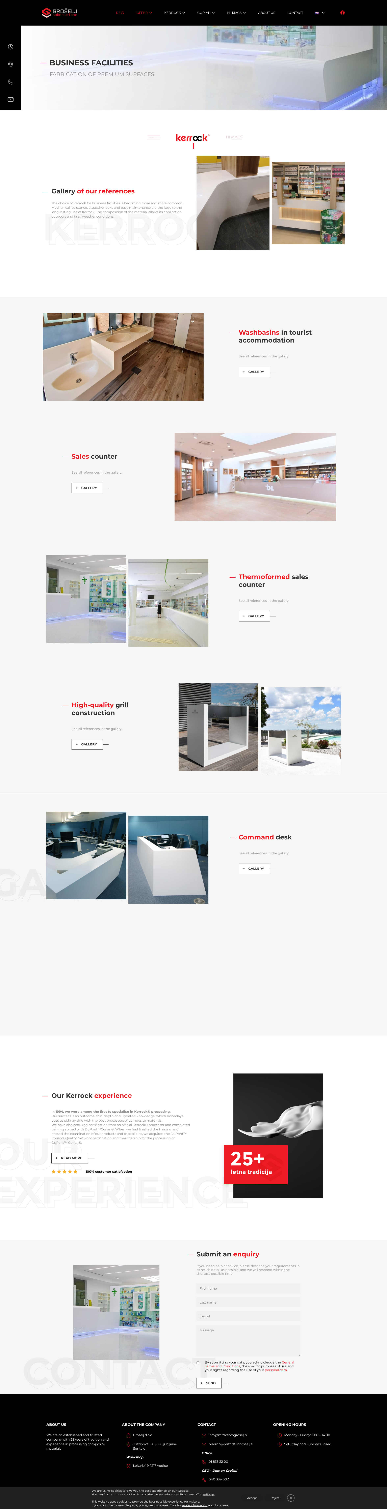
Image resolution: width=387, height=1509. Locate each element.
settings (208, 1494)
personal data (276, 1370)
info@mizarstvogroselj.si (228, 1435)
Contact (295, 13)
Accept (252, 1498)
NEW (120, 13)
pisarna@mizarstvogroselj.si (231, 1444)
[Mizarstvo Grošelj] (60, 13)
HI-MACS (234, 13)
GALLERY (256, 372)
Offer (142, 13)
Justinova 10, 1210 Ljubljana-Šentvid (155, 1446)
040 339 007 (219, 1479)
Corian (204, 13)
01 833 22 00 (218, 1462)
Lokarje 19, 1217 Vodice (150, 1466)
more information (194, 1505)
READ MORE (71, 1158)
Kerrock (172, 13)
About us (266, 13)
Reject (275, 1498)
